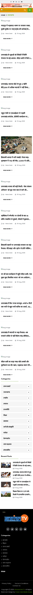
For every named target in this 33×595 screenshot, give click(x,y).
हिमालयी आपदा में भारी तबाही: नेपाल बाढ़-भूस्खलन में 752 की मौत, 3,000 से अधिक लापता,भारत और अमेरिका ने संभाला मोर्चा (16, 160)
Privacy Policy (6, 583)
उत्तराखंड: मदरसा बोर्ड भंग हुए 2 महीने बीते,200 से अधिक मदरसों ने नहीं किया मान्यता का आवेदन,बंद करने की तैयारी (14, 86)
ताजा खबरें (6, 386)
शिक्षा (5, 415)
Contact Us (16, 586)
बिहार (4, 543)
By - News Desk (7, 33)
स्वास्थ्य (5, 421)
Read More (7, 38)
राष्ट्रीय (5, 398)
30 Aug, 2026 (21, 165)
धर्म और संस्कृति (8, 427)
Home (3, 15)
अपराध (5, 404)
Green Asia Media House (23, 592)
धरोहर (5, 433)
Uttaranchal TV (19, 590)
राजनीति (6, 410)
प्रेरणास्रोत (6, 438)
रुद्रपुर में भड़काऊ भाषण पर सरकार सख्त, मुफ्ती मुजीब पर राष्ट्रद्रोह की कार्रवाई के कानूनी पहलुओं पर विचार (15, 28)
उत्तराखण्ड (6, 392)
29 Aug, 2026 (21, 369)
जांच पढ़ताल (7, 444)
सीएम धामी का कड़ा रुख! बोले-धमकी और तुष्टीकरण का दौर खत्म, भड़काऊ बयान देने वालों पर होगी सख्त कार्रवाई (15, 364)
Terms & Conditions (21, 583)
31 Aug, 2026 (21, 33)
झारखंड (5, 540)
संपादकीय (6, 450)
